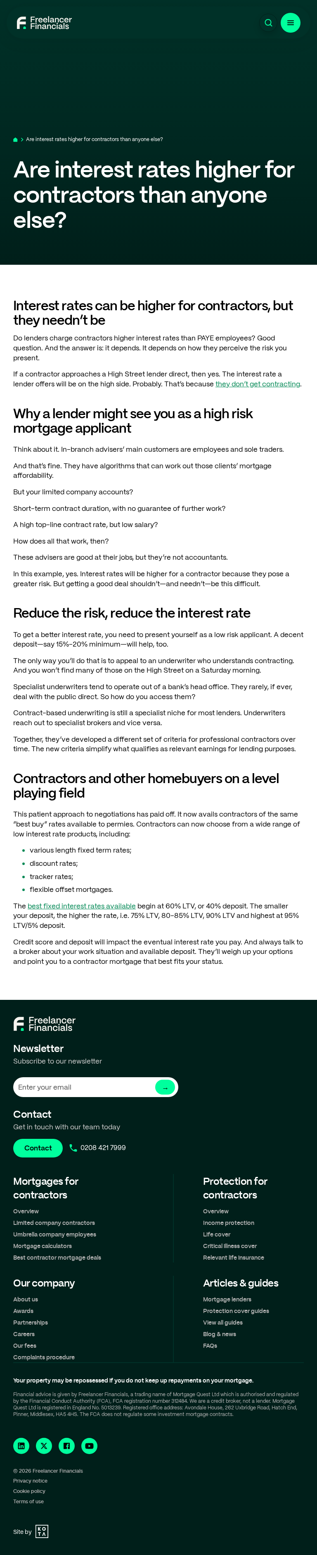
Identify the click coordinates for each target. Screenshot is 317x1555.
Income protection (228, 1222)
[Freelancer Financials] (44, 22)
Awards (23, 1310)
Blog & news (219, 1334)
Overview (26, 1211)
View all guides (223, 1322)
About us (25, 1299)
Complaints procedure (44, 1357)
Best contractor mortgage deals (57, 1257)
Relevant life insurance (233, 1257)
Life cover (216, 1234)
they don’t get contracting (257, 383)
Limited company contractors (54, 1222)
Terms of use (28, 1501)
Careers (24, 1334)
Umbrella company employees (54, 1234)
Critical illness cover (230, 1246)
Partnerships (30, 1322)
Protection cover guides (236, 1310)
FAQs (210, 1345)
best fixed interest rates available (82, 905)
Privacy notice (30, 1480)
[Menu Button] (290, 23)
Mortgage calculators (42, 1246)
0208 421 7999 (103, 1147)
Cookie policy (29, 1491)
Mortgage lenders (227, 1299)
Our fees (24, 1345)
